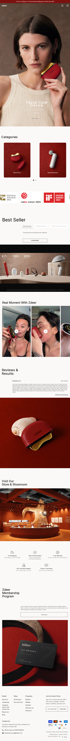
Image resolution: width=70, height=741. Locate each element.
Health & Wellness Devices (59, 226)
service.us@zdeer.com (15, 733)
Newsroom (5, 712)
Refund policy (54, 734)
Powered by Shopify (62, 732)
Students (28, 705)
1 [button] (33, 118)
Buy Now (37, 112)
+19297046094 (19, 730)
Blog (3, 714)
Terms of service (53, 736)
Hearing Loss (29, 708)
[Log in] (62, 6)
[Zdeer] (17, 160)
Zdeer (54, 732)
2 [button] (36, 118)
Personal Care (27, 226)
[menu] (67, 5)
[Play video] (16, 331)
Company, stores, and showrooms (5, 707)
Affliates (27, 702)
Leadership (5, 702)
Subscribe (63, 709)
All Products (17, 699)
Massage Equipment (41, 226)
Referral (27, 699)
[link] (25, 197)
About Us (5, 699)
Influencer (28, 710)
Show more (35, 240)
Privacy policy (63, 734)
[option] (35, 64)
